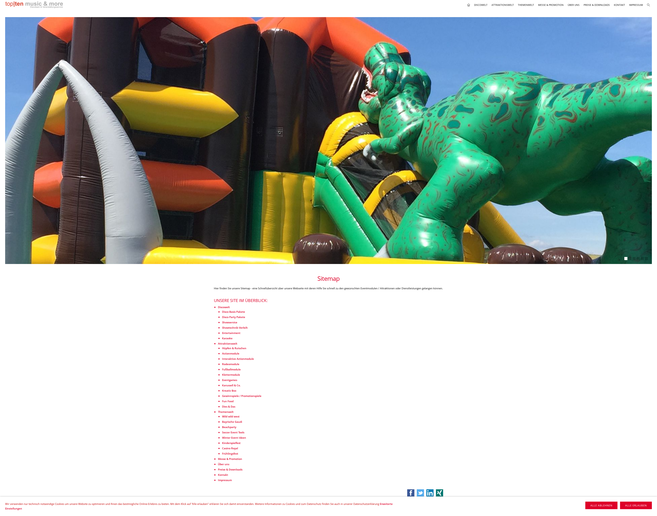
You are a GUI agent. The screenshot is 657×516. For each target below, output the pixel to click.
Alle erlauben (636, 505)
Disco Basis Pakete (233, 311)
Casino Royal (230, 448)
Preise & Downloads (230, 469)
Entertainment (231, 333)
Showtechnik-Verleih (235, 327)
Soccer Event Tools (233, 432)
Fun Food (228, 401)
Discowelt (224, 307)
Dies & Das (228, 406)
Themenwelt (226, 412)
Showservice (229, 322)
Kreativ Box (229, 390)
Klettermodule (231, 374)
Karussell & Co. (231, 385)
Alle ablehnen (601, 505)
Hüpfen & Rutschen (234, 348)
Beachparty (229, 427)
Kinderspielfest (231, 443)
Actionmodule (230, 353)
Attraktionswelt (227, 343)
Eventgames (229, 380)
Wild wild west (231, 416)
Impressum (225, 480)
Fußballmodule (231, 369)
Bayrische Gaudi (232, 421)
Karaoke (227, 338)
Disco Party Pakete (233, 317)
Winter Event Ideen (234, 437)
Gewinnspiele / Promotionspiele (241, 396)
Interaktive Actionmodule (238, 358)
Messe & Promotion (230, 459)
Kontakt (223, 474)
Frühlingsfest (230, 453)
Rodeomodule (230, 364)
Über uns (223, 464)
